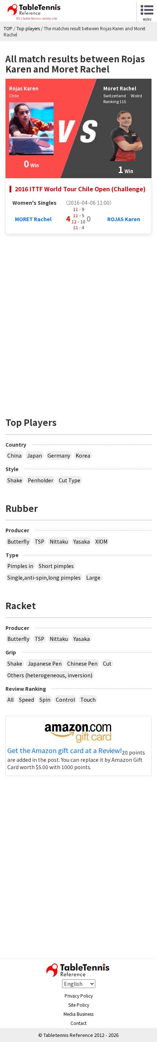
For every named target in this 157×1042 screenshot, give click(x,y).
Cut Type (69, 480)
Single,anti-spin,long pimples (44, 577)
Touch (88, 699)
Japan (34, 455)
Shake (14, 480)
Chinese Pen (82, 663)
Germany (58, 455)
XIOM (101, 541)
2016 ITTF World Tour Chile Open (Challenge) (80, 188)
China (14, 455)
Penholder (40, 480)
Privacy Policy (79, 995)
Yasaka (81, 541)
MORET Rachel (33, 219)
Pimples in (20, 565)
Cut (107, 663)
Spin (44, 699)
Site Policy (78, 1005)
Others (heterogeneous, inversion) (49, 675)
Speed (26, 699)
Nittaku (59, 541)
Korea (83, 455)
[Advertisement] (78, 321)
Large (93, 577)
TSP (39, 541)
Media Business (78, 1014)
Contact (78, 1023)
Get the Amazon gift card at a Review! (64, 750)
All (10, 699)
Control (65, 699)
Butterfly (18, 541)
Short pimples (56, 565)
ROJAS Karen (123, 219)
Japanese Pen (45, 663)
